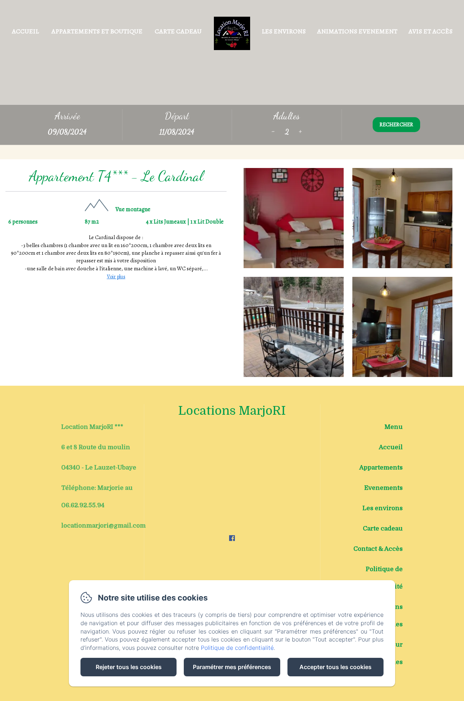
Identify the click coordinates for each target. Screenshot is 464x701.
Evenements (383, 487)
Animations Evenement (357, 31)
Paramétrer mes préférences (232, 667)
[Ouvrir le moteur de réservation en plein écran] (232, 125)
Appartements (381, 467)
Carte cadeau (178, 31)
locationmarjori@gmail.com (103, 525)
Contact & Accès (378, 548)
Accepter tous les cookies (335, 667)
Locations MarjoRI (232, 411)
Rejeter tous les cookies (129, 667)
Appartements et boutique (96, 31)
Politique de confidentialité (380, 578)
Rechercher (396, 124)
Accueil (25, 31)
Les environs (284, 31)
